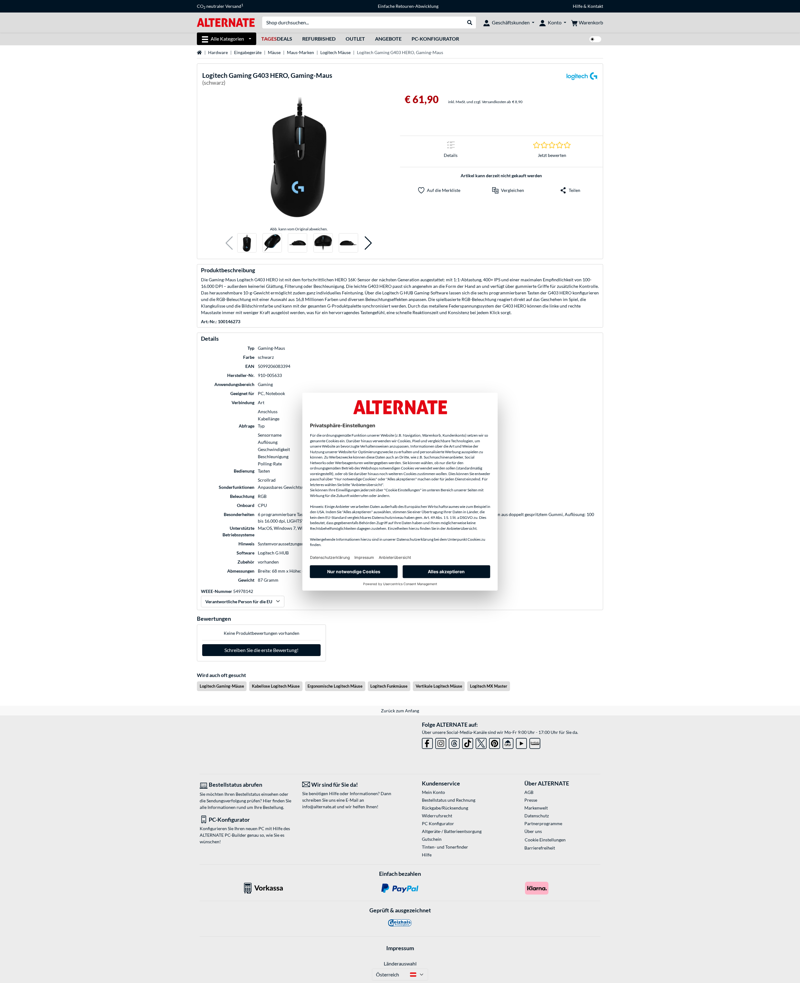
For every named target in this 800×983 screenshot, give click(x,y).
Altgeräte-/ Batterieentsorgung (452, 831)
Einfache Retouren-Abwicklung (408, 6)
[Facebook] (427, 742)
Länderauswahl (400, 963)
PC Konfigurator (438, 823)
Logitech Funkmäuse (389, 686)
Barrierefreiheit (539, 847)
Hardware (218, 52)
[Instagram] (440, 742)
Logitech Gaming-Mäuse (222, 686)
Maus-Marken (300, 52)
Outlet (355, 39)
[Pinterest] (494, 742)
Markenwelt (536, 807)
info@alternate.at (319, 806)
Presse (530, 800)
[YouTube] (521, 742)
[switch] (595, 39)
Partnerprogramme (543, 823)
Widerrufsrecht (437, 815)
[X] (481, 742)
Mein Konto (433, 792)
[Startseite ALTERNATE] (226, 22)
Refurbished (319, 39)
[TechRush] (507, 742)
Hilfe (577, 6)
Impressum (400, 948)
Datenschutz (536, 815)
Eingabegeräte (248, 52)
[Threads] (454, 742)
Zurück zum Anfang (400, 710)
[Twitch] (534, 742)
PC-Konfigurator (435, 39)
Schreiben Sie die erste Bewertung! (261, 650)
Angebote (388, 39)
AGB (528, 792)
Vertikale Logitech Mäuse (439, 686)
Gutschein (432, 839)
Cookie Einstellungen (545, 839)
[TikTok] (467, 742)
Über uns (533, 831)
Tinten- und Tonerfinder (445, 847)
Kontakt (595, 6)
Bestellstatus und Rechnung (448, 800)
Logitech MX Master (488, 686)
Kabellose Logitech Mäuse (276, 686)
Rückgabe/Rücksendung (445, 807)
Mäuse (274, 52)
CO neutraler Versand (220, 6)
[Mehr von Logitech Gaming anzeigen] (582, 79)
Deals (276, 39)
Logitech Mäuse (335, 52)
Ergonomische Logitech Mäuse (335, 686)
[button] (229, 243)
